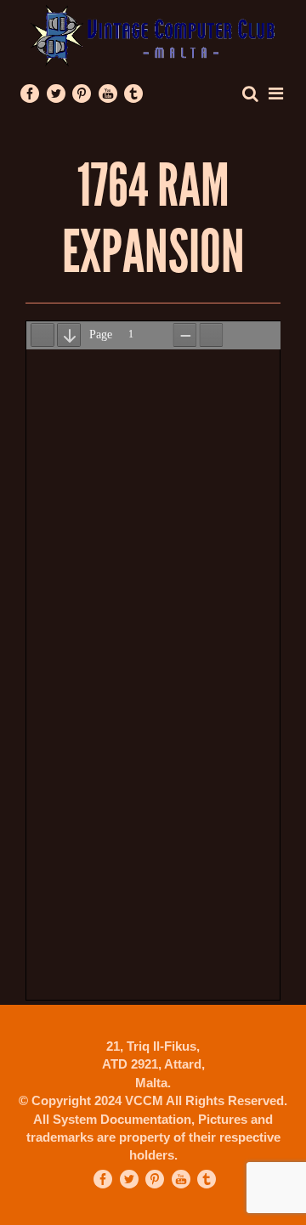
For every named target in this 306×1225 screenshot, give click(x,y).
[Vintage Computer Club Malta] (153, 34)
